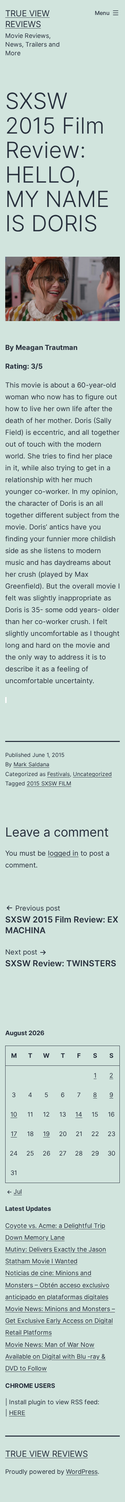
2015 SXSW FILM (49, 783)
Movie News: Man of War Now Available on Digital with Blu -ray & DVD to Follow (55, 1356)
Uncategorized (92, 773)
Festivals (58, 773)
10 (13, 1114)
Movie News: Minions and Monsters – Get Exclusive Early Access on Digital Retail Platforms (60, 1320)
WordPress (82, 1471)
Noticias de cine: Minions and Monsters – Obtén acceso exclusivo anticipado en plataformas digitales (57, 1284)
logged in (63, 853)
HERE (17, 1412)
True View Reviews (46, 1454)
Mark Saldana (31, 764)
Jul (18, 1191)
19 (46, 1133)
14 (78, 1114)
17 (14, 1133)
